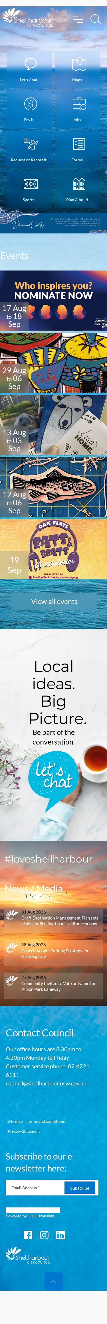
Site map (15, 1121)
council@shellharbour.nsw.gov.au (46, 1083)
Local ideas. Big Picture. (57, 692)
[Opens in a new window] (28, 1234)
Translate (46, 1215)
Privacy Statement (24, 1131)
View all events (54, 601)
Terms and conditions (46, 1121)
